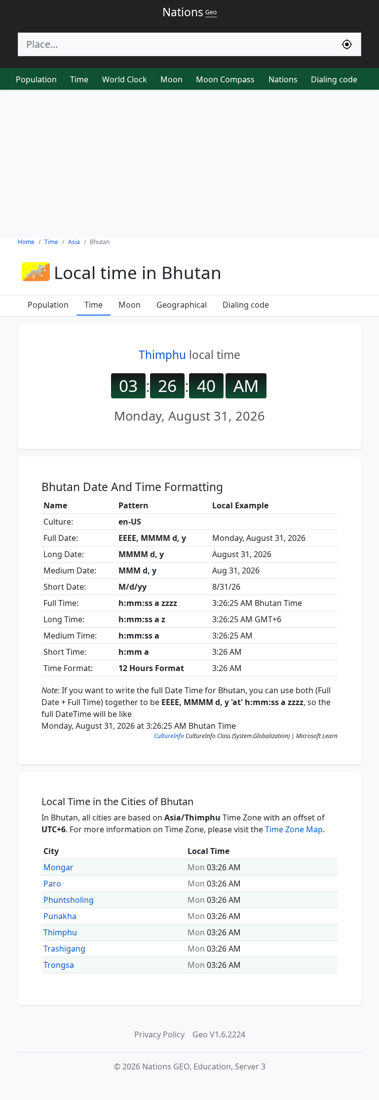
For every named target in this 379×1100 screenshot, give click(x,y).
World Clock (124, 79)
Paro (52, 883)
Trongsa (58, 964)
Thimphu (162, 354)
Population (36, 79)
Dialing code (334, 79)
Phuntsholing (68, 899)
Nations (283, 79)
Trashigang (64, 948)
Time (79, 79)
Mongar (58, 867)
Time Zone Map (294, 829)
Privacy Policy (159, 1034)
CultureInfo (169, 736)
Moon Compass (225, 79)
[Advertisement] (189, 164)
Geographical (181, 304)
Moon (171, 79)
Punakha (59, 916)
